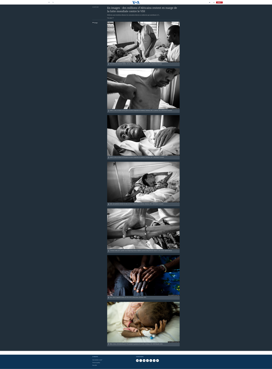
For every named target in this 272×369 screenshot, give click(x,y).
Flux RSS (94, 365)
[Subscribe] (157, 360)
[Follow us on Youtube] (144, 360)
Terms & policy (96, 362)
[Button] (95, 23)
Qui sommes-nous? (97, 360)
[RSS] (150, 360)
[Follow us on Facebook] (137, 360)
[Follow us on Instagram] (147, 360)
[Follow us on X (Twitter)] (140, 360)
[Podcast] (154, 360)
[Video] (210, 2)
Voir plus (110, 18)
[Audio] (214, 2)
